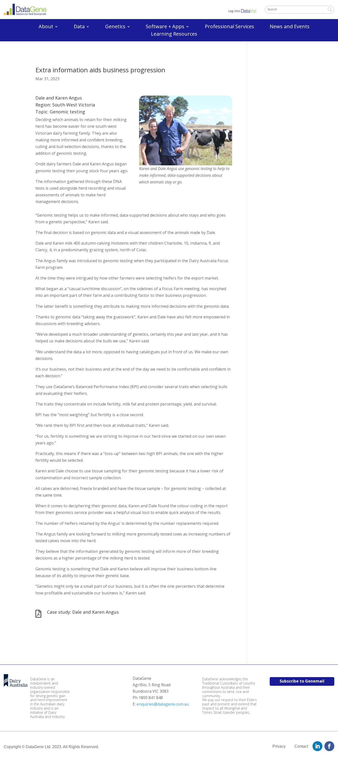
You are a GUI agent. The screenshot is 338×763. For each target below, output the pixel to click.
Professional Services (229, 27)
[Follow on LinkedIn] (317, 746)
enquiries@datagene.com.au (163, 704)
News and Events (290, 27)
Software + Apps (165, 27)
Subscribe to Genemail (302, 681)
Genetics (115, 27)
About (46, 27)
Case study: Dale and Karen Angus (83, 612)
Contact (301, 746)
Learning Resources (174, 34)
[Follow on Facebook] (329, 746)
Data (79, 27)
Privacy (279, 746)
